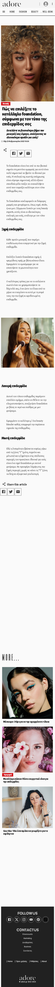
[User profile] (46, 4)
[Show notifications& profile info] (52, 4)
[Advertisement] (27, 614)
